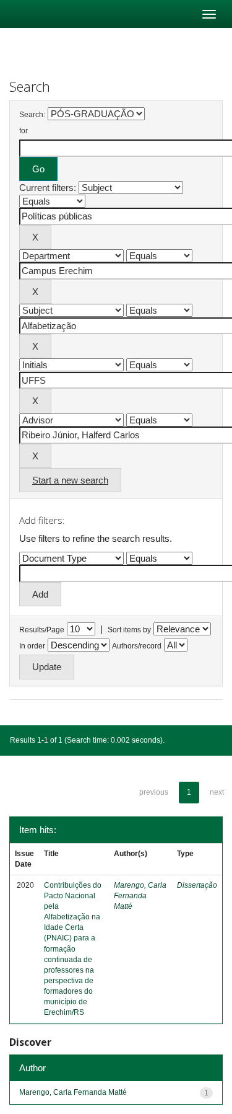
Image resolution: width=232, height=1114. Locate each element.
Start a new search (70, 480)
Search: (32, 114)
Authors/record (136, 646)
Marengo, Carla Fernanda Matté (140, 896)
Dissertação (197, 885)
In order (32, 646)
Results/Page (41, 630)
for (23, 130)
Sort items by (129, 630)
